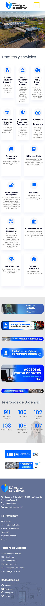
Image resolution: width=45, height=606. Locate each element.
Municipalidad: (10, 503)
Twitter (7, 596)
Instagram (9, 593)
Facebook (9, 585)
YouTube (8, 589)
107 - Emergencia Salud (10, 571)
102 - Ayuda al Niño (8, 560)
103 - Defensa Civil (8, 564)
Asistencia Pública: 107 (14, 507)
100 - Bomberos (7, 557)
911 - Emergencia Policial (11, 553)
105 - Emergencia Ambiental (12, 568)
